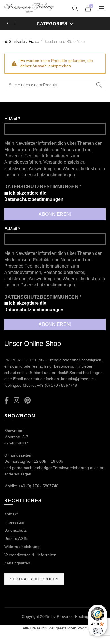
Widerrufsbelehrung (21, 546)
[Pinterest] (27, 400)
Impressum (14, 522)
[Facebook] (6, 400)
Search (98, 84)
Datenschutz (15, 530)
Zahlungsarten (17, 563)
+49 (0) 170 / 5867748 (57, 385)
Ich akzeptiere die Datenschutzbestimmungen (33, 196)
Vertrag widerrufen (34, 579)
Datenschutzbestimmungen (47, 174)
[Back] (11, 23)
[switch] (98, 631)
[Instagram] (16, 400)
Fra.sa (34, 41)
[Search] (75, 8)
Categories (52, 23)
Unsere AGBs (16, 538)
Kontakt (11, 514)
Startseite (17, 41)
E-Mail (12, 118)
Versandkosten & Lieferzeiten (30, 555)
